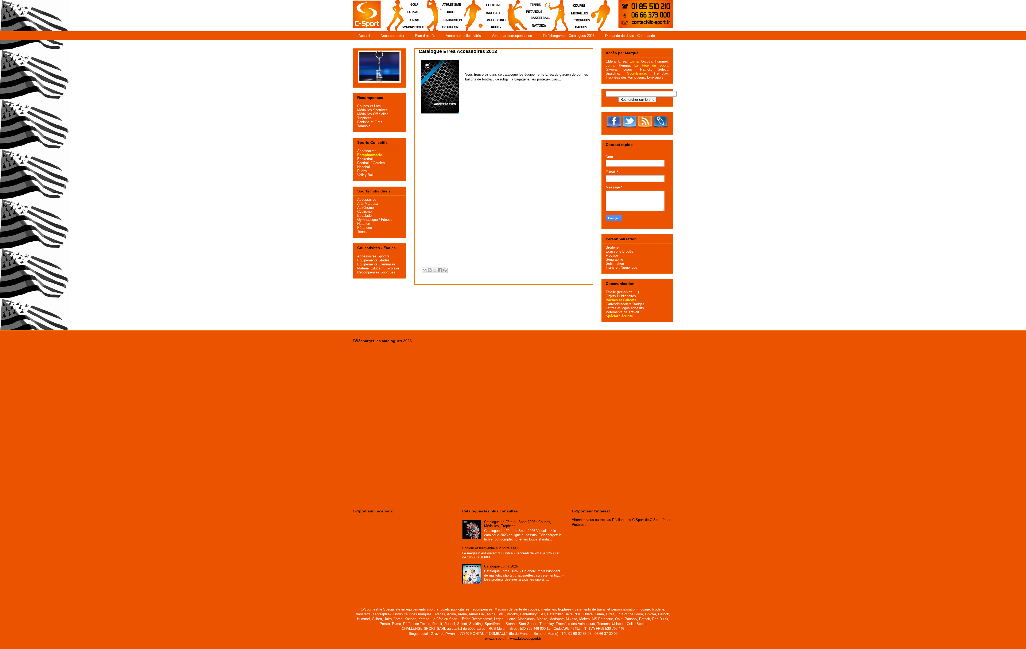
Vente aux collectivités (463, 36)
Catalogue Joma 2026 (501, 566)
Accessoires (366, 151)
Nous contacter (392, 36)
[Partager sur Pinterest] (445, 270)
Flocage (612, 255)
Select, (663, 69)
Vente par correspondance (512, 36)
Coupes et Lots (369, 106)
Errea (622, 61)
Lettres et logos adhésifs (625, 308)
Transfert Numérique (621, 267)
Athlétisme (365, 208)
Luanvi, (629, 69)
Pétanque (364, 228)
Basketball (365, 159)
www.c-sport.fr (496, 638)
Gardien (379, 163)
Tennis (362, 232)
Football (363, 163)
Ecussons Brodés (619, 251)
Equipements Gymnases (376, 264)
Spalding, (613, 73)
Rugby (362, 171)
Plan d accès (425, 36)
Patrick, (646, 69)
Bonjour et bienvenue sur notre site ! (490, 548)
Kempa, (625, 65)
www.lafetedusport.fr (525, 638)
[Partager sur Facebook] (439, 270)
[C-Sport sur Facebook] (614, 128)
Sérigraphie (614, 259)
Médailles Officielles (372, 114)
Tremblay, (661, 73)
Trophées (364, 118)
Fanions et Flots (369, 122)
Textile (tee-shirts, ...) (622, 292)
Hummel (661, 61)
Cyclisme (364, 212)
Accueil (364, 36)
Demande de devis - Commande (630, 36)
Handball (364, 167)
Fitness (386, 220)
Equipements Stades (373, 260)
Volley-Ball (365, 175)
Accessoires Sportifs (373, 256)
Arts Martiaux (367, 204)
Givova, (647, 61)
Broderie (612, 247)
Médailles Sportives (372, 110)
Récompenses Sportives (376, 272)
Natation (363, 224)
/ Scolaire (391, 268)
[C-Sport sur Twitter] (629, 128)
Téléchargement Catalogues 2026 (568, 36)
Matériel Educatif (370, 268)
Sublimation (615, 263)
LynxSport (654, 77)
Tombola (363, 126)
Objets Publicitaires (621, 296)
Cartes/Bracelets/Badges (625, 304)
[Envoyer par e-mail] (424, 270)
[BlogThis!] (429, 270)
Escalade (364, 216)
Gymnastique (367, 220)
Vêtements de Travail (622, 312)
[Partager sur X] (434, 270)
